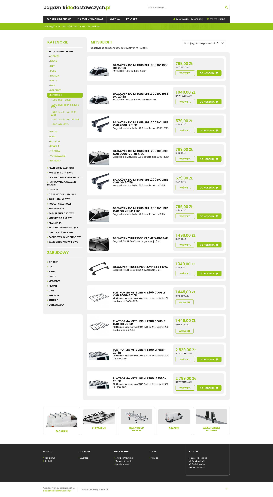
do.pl (76, 7)
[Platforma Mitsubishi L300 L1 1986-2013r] (99, 354)
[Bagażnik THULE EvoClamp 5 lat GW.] (99, 269)
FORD (53, 70)
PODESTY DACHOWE (60, 203)
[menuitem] (58, 19)
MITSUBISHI (56, 95)
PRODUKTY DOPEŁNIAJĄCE (63, 227)
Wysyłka (84, 458)
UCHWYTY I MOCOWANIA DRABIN (61, 183)
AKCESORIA (55, 222)
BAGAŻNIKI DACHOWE (61, 51)
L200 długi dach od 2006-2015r (65, 106)
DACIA (53, 61)
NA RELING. (55, 160)
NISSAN (54, 131)
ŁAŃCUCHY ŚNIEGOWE (61, 232)
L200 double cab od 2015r (66, 119)
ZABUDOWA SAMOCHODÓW (65, 237)
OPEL (52, 136)
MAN (52, 85)
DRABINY (53, 189)
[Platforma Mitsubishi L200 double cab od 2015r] (99, 326)
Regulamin (50, 458)
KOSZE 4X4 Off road (61, 172)
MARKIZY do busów (60, 218)
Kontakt (48, 461)
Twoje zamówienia (124, 458)
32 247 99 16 (198, 467)
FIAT (52, 66)
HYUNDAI (54, 75)
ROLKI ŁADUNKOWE (59, 199)
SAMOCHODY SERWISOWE (63, 242)
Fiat (51, 266)
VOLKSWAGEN (57, 155)
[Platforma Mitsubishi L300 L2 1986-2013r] (99, 383)
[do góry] (226, 488)
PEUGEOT (55, 141)
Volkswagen (56, 304)
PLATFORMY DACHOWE (61, 168)
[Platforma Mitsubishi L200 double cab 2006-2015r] (99, 297)
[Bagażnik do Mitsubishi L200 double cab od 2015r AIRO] (99, 211)
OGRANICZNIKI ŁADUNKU (62, 194)
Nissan (53, 285)
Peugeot (54, 295)
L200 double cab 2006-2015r (64, 113)
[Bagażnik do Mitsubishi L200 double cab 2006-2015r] (99, 125)
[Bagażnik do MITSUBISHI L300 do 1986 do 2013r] (99, 68)
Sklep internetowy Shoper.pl (95, 489)
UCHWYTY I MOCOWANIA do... (65, 177)
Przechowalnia (122, 464)
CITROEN (55, 56)
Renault (53, 300)
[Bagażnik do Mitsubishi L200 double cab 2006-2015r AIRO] (99, 154)
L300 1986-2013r (60, 124)
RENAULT (54, 146)
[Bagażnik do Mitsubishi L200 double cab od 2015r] (99, 183)
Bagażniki (62, 431)
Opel (51, 290)
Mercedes (54, 281)
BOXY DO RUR (56, 208)
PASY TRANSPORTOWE (61, 213)
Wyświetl (185, 73)
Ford (52, 271)
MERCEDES (55, 90)
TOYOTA (55, 151)
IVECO (53, 80)
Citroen (53, 262)
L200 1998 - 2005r (61, 100)
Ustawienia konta (123, 461)
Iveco (52, 276)
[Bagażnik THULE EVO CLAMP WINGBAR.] (99, 240)
